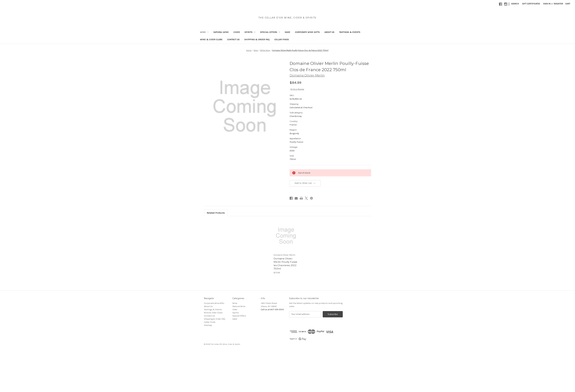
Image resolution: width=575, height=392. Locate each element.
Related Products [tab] (216, 212)
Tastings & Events (349, 32)
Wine (203, 32)
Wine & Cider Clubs (211, 39)
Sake (287, 32)
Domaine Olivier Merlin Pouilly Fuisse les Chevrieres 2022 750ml (285, 263)
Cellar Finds (281, 39)
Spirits (248, 32)
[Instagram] (505, 4)
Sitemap (208, 325)
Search (515, 3)
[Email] (296, 198)
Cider (236, 32)
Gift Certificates (531, 3)
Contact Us (233, 39)
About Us (329, 32)
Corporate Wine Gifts (307, 32)
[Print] (301, 198)
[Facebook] (500, 4)
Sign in (546, 3)
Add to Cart (286, 238)
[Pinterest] (311, 198)
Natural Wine (221, 32)
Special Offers (268, 32)
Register (558, 3)
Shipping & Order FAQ (257, 39)
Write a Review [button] (297, 89)
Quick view (285, 233)
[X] (306, 198)
